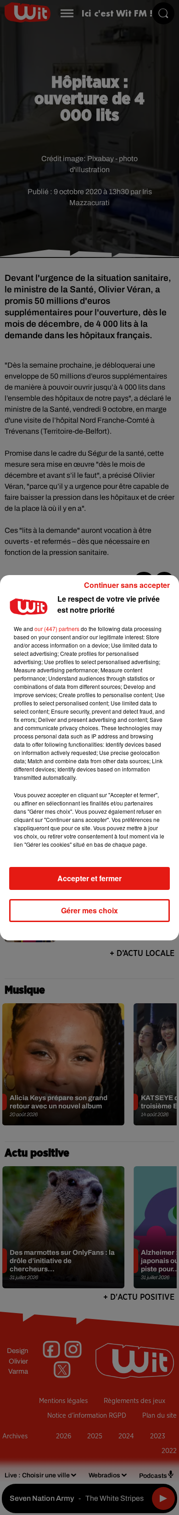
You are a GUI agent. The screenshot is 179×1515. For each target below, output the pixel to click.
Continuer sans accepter (127, 585)
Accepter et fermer (89, 878)
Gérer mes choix (89, 910)
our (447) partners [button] (56, 628)
